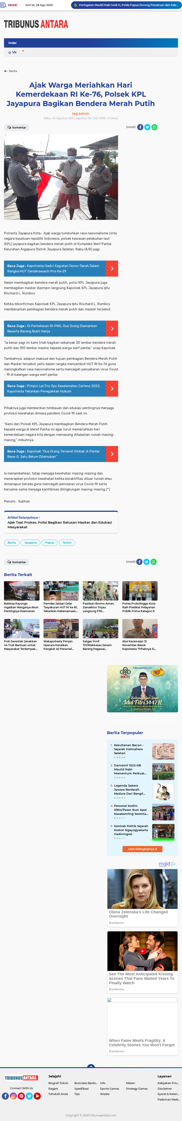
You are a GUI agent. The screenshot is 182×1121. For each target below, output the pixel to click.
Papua (49, 542)
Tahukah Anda (58, 1094)
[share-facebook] (140, 127)
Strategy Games (137, 1088)
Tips (77, 1094)
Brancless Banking (86, 1083)
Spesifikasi (81, 1088)
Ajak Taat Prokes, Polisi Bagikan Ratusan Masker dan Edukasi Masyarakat (60, 524)
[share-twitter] (147, 127)
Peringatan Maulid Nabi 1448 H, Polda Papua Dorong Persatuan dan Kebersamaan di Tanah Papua (128, 5)
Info (102, 1083)
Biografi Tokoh (58, 1083)
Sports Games (109, 1088)
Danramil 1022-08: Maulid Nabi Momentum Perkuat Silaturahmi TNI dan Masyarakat (129, 769)
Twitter (31, 1102)
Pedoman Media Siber (170, 1099)
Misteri (130, 1083)
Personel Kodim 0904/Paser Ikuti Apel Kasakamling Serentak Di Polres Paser (131, 810)
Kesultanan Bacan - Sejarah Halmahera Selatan (129, 749)
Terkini (67, 542)
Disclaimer (165, 1088)
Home (12, 5)
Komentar (19, 562)
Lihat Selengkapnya (141, 849)
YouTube (40, 1102)
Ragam (53, 1088)
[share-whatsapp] (154, 127)
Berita (12, 542)
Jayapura (30, 542)
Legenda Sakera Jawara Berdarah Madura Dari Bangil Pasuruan (128, 790)
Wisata (104, 1094)
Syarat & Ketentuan (170, 1094)
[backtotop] (91, 1068)
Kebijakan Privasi (169, 1083)
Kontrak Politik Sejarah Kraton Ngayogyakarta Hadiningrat (131, 830)
